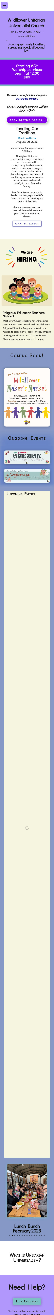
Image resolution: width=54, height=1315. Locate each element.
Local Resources (27, 1301)
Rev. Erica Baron (27, 138)
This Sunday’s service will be (27, 108)
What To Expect (27, 223)
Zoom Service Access (26, 120)
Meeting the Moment (26, 98)
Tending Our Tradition (27, 130)
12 (36, 1235)
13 (39, 1235)
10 (31, 1235)
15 (44, 1235)
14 (41, 1235)
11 (34, 1235)
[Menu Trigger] (49, 3)
